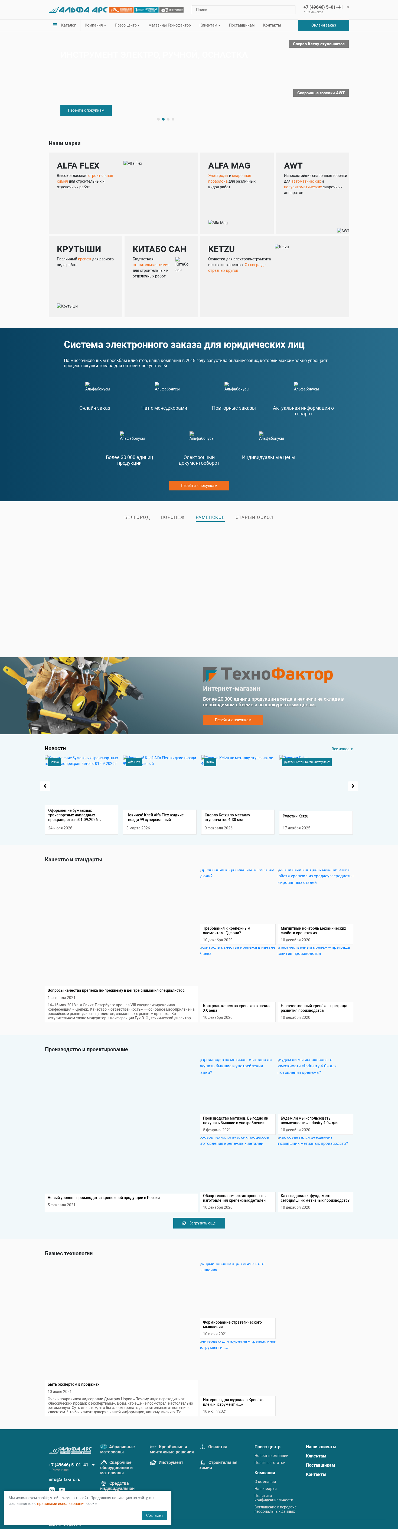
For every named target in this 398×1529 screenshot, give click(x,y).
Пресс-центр (267, 1446)
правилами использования (61, 1503)
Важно (54, 762)
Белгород (137, 517)
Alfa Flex (134, 762)
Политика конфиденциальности (274, 1498)
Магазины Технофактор (169, 25)
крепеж (84, 259)
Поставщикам (242, 25)
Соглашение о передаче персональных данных (275, 1509)
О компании (265, 1481)
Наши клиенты (321, 1446)
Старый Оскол (254, 517)
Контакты (272, 25)
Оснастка (217, 1446)
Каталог (68, 25)
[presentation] (45, 786)
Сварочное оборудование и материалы (116, 1467)
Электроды (218, 175)
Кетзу (210, 762)
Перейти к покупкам (86, 110)
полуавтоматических (303, 187)
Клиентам (316, 1456)
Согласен (154, 1515)
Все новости (342, 749)
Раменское (210, 517)
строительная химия (151, 265)
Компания (265, 1472)
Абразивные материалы (117, 1449)
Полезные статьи (270, 1462)
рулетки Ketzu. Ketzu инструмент (307, 762)
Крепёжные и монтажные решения (172, 1449)
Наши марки (266, 1488)
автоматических (306, 181)
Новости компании (271, 1455)
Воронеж (173, 517)
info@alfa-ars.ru (64, 1479)
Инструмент (170, 1462)
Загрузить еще (202, 1223)
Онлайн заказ (323, 25)
